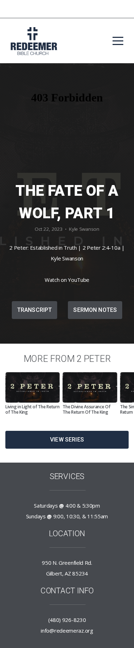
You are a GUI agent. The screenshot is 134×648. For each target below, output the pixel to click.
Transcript (34, 309)
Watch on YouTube (67, 279)
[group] (32, 396)
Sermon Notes (95, 309)
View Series (67, 439)
